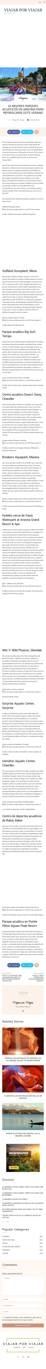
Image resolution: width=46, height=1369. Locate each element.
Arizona (23, 98)
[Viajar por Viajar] (9, 120)
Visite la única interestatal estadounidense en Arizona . (36, 978)
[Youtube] (28, 1357)
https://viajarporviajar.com (23, 1006)
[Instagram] (23, 1357)
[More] (36, 132)
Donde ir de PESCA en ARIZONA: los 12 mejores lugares (23, 1134)
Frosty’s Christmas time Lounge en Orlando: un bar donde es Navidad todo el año (12, 978)
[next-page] (7, 1221)
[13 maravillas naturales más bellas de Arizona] (23, 1078)
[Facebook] (23, 1010)
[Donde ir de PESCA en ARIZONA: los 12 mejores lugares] (23, 1116)
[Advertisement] (23, 43)
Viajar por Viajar (18, 120)
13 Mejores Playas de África (15, 1199)
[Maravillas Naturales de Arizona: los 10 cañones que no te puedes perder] (23, 1041)
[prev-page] (3, 1221)
